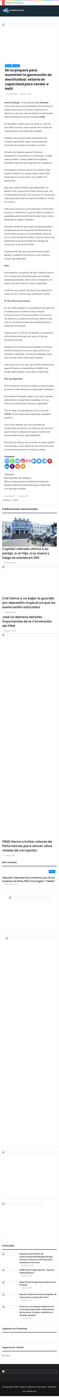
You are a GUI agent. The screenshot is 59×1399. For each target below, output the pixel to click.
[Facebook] (0, 1397)
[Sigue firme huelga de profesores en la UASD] (9, 1286)
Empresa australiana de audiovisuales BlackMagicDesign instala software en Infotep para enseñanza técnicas (36, 1258)
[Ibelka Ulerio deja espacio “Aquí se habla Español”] (9, 1274)
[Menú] (55, 12)
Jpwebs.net (31, 1391)
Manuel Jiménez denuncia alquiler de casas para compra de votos (38, 1296)
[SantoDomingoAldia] (13, 11)
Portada (16, 66)
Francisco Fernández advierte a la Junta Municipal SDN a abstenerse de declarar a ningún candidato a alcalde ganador (36, 1311)
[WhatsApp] (1, 1397)
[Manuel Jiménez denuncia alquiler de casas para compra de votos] (9, 1298)
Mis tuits (6, 1355)
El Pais (8, 66)
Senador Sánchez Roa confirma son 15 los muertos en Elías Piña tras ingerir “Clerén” (28, 879)
